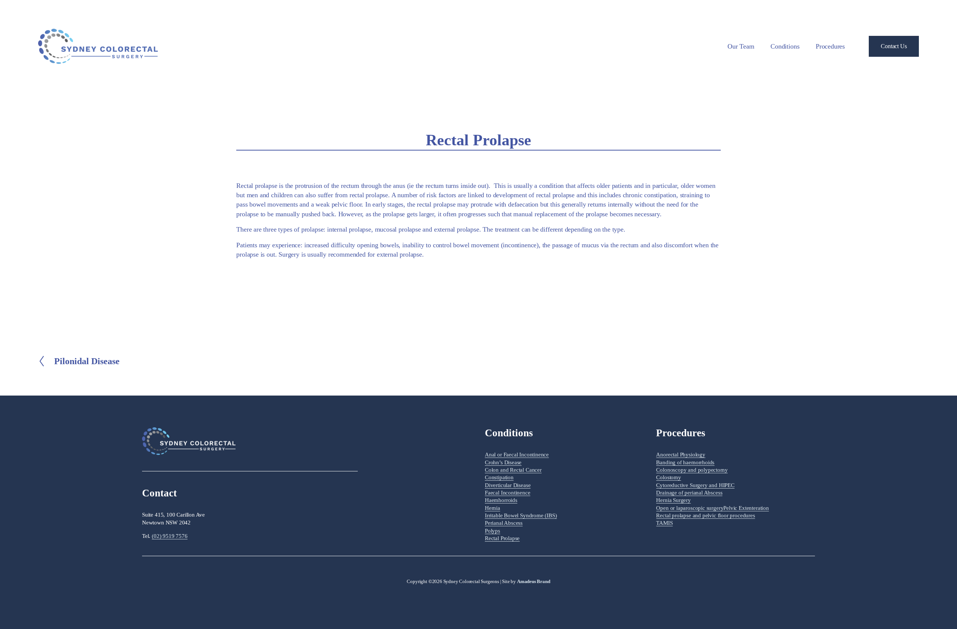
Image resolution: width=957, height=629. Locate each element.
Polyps (492, 531)
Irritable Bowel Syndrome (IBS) (521, 515)
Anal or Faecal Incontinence (517, 455)
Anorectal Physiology (680, 455)
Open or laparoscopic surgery (689, 508)
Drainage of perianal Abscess (689, 493)
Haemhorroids (501, 500)
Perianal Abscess (504, 523)
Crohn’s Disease (503, 462)
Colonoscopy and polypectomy (691, 470)
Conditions (784, 46)
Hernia (492, 508)
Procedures (830, 46)
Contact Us (894, 46)
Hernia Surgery (673, 500)
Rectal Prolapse (502, 538)
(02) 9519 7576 (169, 536)
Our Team (740, 46)
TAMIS (664, 523)
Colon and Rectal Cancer (513, 470)
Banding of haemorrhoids (685, 462)
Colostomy (668, 477)
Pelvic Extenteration (746, 508)
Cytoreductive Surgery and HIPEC (695, 485)
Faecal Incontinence (507, 493)
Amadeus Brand (533, 581)
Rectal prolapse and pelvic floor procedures (705, 515)
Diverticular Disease (507, 485)
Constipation (499, 477)
